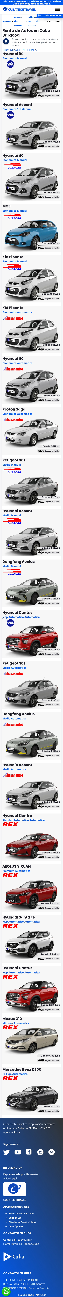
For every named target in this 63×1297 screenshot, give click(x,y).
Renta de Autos (18, 21)
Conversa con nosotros (28, 1291)
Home (6, 21)
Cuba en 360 (15, 1217)
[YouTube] (6, 1152)
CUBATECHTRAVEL (14, 1200)
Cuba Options (16, 1226)
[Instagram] (40, 1152)
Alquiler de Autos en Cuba (22, 1221)
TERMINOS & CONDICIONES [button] (19, 50)
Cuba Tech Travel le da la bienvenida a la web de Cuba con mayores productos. (32, 2)
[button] (57, 9)
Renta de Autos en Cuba (21, 1213)
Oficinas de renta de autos (35, 21)
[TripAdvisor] (51, 1152)
